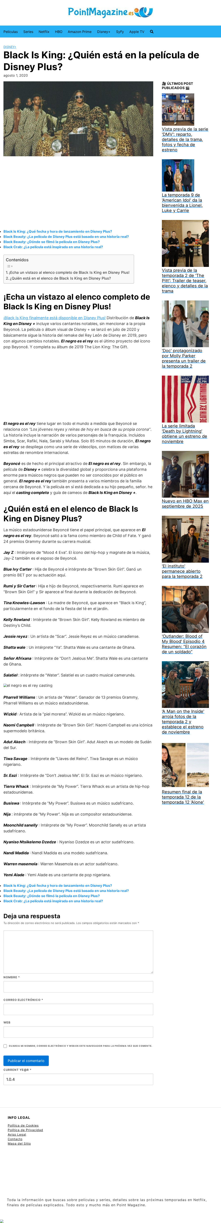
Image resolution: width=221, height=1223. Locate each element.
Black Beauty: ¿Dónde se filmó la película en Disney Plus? (51, 242)
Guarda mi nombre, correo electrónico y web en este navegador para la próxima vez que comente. (80, 1046)
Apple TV (136, 31)
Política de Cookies (23, 1125)
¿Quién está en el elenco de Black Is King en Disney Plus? (60, 278)
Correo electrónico (23, 1000)
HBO (58, 31)
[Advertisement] (78, 193)
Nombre (11, 977)
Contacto (15, 1139)
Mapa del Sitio (19, 1143)
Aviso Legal (17, 1134)
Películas (10, 31)
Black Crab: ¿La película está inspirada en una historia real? (53, 247)
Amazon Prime (80, 31)
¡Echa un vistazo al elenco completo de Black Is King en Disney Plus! (69, 272)
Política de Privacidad (25, 1130)
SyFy (120, 31)
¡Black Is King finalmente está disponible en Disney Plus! (54, 318)
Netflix (44, 31)
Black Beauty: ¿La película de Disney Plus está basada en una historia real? (66, 236)
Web (7, 1022)
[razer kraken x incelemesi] (110, 1221)
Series (28, 31)
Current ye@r (17, 1069)
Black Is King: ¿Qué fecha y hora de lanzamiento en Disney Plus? (57, 231)
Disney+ (103, 31)
